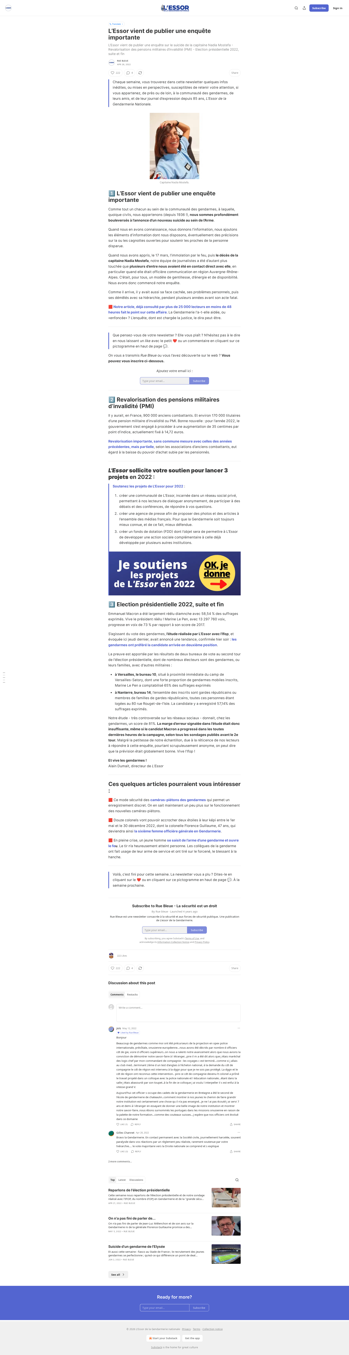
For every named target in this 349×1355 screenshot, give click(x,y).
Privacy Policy (202, 942)
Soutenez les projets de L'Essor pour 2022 (148, 486)
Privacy (186, 1329)
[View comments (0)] (145, 1208)
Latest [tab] (122, 1180)
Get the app (192, 1338)
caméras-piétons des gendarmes (178, 800)
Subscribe (319, 8)
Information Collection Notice (173, 942)
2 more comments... (120, 1161)
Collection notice (212, 1329)
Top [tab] (113, 1180)
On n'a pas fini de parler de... (132, 1218)
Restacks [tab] (132, 994)
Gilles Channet (125, 1132)
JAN (118, 1028)
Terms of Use (192, 938)
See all (115, 1274)
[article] (174, 1199)
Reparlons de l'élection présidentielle (139, 1190)
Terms (196, 1329)
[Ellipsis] (239, 1028)
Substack (156, 1347)
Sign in (337, 8)
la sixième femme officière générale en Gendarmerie (177, 831)
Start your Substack (165, 1338)
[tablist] (124, 994)
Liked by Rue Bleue (130, 1032)
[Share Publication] (304, 8)
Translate (116, 24)
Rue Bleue (122, 61)
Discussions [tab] (136, 1180)
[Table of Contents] (4, 677)
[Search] (296, 8)
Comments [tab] (117, 994)
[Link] (103, 197)
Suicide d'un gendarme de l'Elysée (136, 1247)
